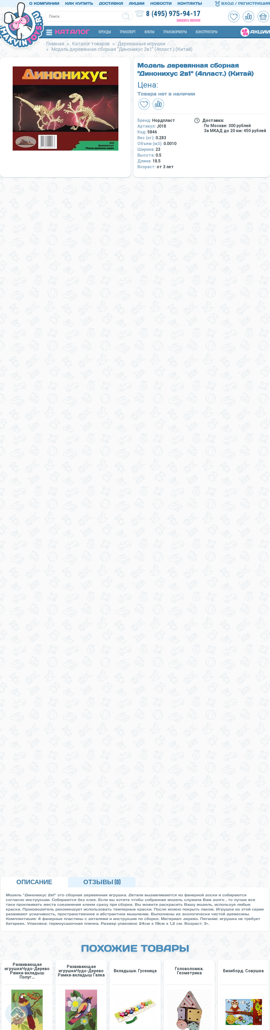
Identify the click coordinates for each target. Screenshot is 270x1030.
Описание (34, 882)
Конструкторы (206, 32)
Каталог (72, 32)
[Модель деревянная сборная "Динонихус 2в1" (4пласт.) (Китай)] (65, 108)
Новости (161, 3)
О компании (44, 3)
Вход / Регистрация (245, 3)
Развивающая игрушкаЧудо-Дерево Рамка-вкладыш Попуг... (27, 970)
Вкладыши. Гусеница (135, 971)
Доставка (111, 3)
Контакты (189, 3)
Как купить (79, 3)
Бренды (105, 32)
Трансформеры (175, 32)
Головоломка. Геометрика (189, 971)
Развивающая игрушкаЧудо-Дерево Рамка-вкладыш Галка (81, 971)
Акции (136, 3)
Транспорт (128, 32)
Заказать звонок (188, 20)
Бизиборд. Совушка (243, 971)
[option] (65, 108)
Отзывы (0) (102, 882)
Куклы (149, 32)
